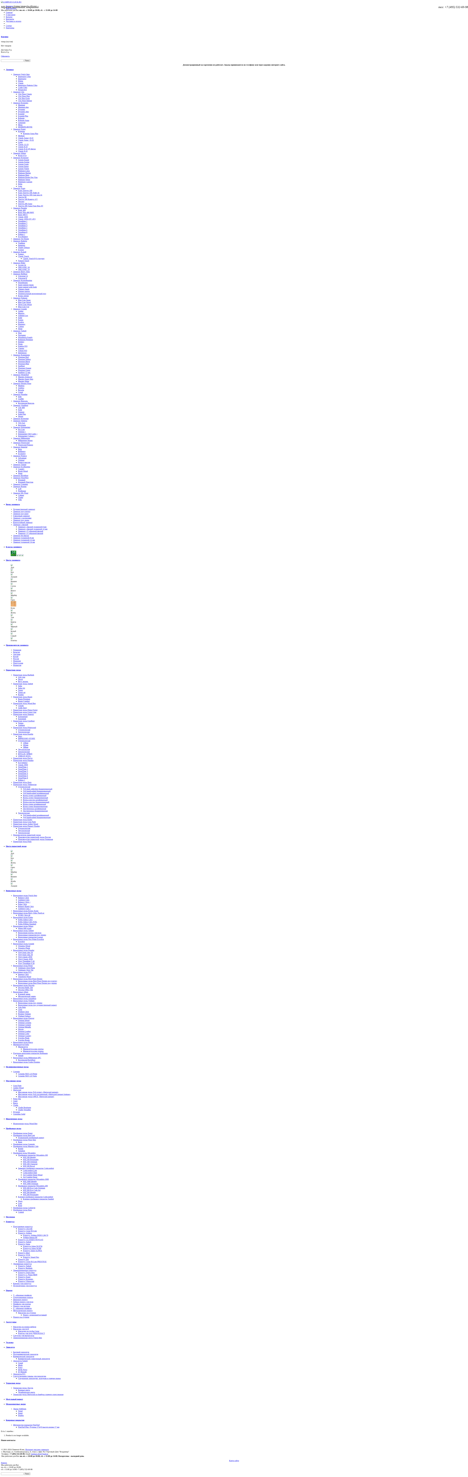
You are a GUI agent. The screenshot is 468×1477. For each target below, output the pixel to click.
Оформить (5, 56)
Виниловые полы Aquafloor (24, 998)
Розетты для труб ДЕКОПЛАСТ (31, 1333)
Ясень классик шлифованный (35, 800)
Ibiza (20, 449)
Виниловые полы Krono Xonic (26, 911)
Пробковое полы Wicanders (24, 1153)
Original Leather (24, 1031)
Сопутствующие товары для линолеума (29, 1376)
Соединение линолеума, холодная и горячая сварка (39, 1378)
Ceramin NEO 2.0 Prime (27, 1074)
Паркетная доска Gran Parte (24, 822)
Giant (15, 1101)
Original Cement (24, 1025)
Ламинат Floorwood (21, 443)
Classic (21, 83)
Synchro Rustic (24, 1040)
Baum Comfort (24, 701)
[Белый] (12, 629)
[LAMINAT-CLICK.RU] (11, 2)
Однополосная (24, 730)
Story (20, 736)
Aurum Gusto (23, 164)
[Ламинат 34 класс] (23, 555)
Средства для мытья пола (23, 1336)
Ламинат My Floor (20, 493)
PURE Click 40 (24, 915)
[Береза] (12, 620)
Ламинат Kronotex (20, 103)
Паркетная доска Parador (23, 760)
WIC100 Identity (29, 1157)
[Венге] (12, 588)
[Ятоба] (12, 879)
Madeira (21, 386)
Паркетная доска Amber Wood (25, 824)
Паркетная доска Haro (22, 782)
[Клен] (13, 606)
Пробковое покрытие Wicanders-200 (33, 1186)
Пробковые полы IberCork (24, 1135)
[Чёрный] (12, 624)
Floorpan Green (24, 370)
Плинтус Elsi (23, 1259)
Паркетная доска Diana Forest (25, 710)
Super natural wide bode (27, 287)
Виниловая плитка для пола (29, 933)
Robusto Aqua (23, 120)
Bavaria (21, 390)
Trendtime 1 (22, 221)
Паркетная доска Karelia (23, 734)
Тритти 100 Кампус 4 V (28, 199)
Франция (17, 661)
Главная (9, 12)
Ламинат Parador (20, 208)
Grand (20, 392)
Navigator (22, 335)
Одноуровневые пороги (23, 1297)
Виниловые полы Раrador (23, 950)
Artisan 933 (22, 351)
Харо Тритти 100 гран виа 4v (30, 195)
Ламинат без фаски (21, 536)
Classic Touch (23, 256)
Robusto (21, 118)
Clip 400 (21, 408)
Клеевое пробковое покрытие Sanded (38, 1199)
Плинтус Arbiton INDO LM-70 (35, 1235)
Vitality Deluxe (24, 248)
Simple (20, 1055)
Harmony (21, 324)
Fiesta (20, 344)
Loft (19, 489)
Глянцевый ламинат (21, 516)
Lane (20, 1203)
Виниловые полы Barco (23, 1042)
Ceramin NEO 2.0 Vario (27, 1076)
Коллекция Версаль (26, 403)
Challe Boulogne (24, 1108)
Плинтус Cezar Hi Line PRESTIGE (32, 1262)
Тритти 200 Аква (25, 204)
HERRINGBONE (25, 127)
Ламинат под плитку (21, 511)
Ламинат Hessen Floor (22, 383)
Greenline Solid (19, 1114)
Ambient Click (23, 900)
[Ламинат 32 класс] (18, 555)
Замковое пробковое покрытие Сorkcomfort (36, 1168)
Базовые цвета (24, 1390)
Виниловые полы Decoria (23, 985)
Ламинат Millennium (21, 438)
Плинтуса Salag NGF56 (32, 1246)
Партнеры (10, 28)
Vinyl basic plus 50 (25, 952)
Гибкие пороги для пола (23, 1302)
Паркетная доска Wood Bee (24, 703)
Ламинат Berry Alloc (21, 272)
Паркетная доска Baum (22, 697)
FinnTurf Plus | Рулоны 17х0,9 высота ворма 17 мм (38, 1427)
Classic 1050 (23, 217)
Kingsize (21, 131)
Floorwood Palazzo (25, 445)
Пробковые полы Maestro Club (25, 1146)
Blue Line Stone (24, 300)
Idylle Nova (22, 1370)
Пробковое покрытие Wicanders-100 (33, 1155)
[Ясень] (12, 610)
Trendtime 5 (22, 228)
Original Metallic (24, 1027)
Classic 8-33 (23, 147)
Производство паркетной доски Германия (35, 839)
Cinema (21, 348)
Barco (15, 1103)
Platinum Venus (24, 180)
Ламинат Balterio (20, 241)
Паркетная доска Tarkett (23, 684)
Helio (20, 184)
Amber (20, 311)
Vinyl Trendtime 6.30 (26, 963)
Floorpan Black (24, 362)
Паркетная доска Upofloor (24, 721)
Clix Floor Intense (25, 101)
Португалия (18, 663)
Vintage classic (23, 289)
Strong (20, 416)
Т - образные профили (22, 1295)
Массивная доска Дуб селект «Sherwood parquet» (38, 1092)
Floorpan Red (23, 357)
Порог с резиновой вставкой (35, 1315)
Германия (17, 650)
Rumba (21, 695)
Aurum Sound (23, 160)
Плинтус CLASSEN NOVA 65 (30, 1240)
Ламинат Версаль (20, 401)
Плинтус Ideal (24, 1253)
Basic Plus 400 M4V (26, 212)
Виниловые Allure (20, 992)
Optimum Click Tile (25, 970)
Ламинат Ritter (19, 263)
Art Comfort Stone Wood (32, 1175)
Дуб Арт (21, 423)
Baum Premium (24, 699)
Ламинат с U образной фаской (30, 533)
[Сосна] (12, 584)
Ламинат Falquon (20, 298)
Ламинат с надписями (22, 518)
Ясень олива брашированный (35, 806)
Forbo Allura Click (25, 920)
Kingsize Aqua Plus (30, 134)
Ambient (21, 725)
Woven (21, 1029)
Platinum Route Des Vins (28, 177)
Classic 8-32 (23, 151)
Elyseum (16, 1112)
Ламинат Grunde (20, 309)
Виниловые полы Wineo (23, 926)
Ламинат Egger (19, 129)
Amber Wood (18, 1088)
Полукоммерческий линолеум (25, 1354)
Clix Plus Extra (24, 98)
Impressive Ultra (24, 77)
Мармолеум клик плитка (33, 1049)
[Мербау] (12, 593)
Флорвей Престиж (25, 482)
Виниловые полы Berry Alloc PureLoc (28, 913)
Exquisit (21, 114)
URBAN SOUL (24, 756)
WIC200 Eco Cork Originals (34, 1188)
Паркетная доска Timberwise (25, 785)
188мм (25, 747)
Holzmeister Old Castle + (28, 434)
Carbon (21, 326)
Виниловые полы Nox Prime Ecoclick (28, 939)
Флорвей (21, 480)
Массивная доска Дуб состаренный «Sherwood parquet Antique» (44, 1094)
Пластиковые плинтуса (23, 1226)
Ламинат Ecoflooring (21, 467)
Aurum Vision (23, 169)
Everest (21, 250)
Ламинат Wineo (19, 153)
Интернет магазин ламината (37, 1450)
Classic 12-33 (23, 144)
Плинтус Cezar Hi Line (27, 1231)
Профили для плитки (22, 1304)
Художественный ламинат (24, 509)
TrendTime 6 (23, 776)
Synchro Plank (23, 1038)
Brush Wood (23, 471)
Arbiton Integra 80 (30, 1237)
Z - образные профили (22, 1308)
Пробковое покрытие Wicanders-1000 (33, 1179)
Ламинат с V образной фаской (30, 531)
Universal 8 (22, 278)
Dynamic (21, 109)
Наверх (4, 1463)
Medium (21, 136)
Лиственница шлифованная (34, 809)
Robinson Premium (25, 340)
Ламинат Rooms (19, 486)
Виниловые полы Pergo (23, 966)
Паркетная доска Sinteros (23, 714)
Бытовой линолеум (21, 1352)
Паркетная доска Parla (22, 842)
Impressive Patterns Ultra (27, 85)
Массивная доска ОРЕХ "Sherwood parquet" (36, 1097)
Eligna (20, 81)
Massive (21, 313)
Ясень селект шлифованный (34, 795)
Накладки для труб (21, 1329)
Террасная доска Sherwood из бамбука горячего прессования (38, 1394)
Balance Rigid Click (26, 906)
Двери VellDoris (19, 1409)
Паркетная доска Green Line (24, 712)
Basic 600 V (23, 215)
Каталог (9, 17)
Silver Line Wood (25, 305)
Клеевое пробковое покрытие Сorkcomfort (35, 1197)
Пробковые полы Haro (22, 1210)
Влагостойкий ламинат (23, 522)
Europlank (22, 719)
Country (21, 469)
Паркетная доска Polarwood (24, 728)
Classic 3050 (23, 765)
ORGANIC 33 (24, 269)
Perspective (22, 90)
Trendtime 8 (22, 232)
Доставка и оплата (13, 21)
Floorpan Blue (23, 364)
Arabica (21, 388)
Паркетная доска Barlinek (23, 675)
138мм (25, 743)
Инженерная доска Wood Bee (25, 1124)
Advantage (22, 458)
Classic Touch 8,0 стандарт (33, 258)
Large (20, 142)
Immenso (21, 245)
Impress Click (23, 974)
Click (20, 1009)
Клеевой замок (24, 994)
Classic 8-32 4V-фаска (27, 149)
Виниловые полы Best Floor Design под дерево (37, 983)
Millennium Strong (25, 440)
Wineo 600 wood (24, 928)
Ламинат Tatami (19, 465)
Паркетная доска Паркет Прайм (26, 826)
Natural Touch (23, 261)
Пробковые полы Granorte (24, 1144)
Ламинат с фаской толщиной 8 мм (32, 527)
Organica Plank (24, 948)
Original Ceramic (24, 1023)
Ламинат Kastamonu (21, 355)
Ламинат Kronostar (21, 419)
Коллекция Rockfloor (26, 1060)
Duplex (21, 1415)
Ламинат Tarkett (19, 331)
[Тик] (12, 615)
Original (21, 460)
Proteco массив (24, 462)
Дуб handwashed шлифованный (36, 793)
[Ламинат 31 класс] (13, 555)
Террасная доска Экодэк (23, 1388)
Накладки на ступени (27, 1313)
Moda (20, 1365)
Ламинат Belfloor (20, 274)
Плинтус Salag (24, 1244)
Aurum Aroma (23, 162)
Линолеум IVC (19, 1374)
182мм (25, 745)
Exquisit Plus (23, 116)
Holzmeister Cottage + (26, 436)
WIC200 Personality (31, 1195)
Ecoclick (21, 941)
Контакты (10, 19)
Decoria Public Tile (25, 988)
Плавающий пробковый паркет (31, 1138)
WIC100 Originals (30, 1162)
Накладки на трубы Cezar (28, 1331)
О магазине (10, 15)
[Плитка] (12, 638)
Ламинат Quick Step (21, 74)
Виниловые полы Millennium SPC (27, 1058)
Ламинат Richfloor (20, 476)
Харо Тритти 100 (25, 191)
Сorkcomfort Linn (30, 1170)
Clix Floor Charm (25, 94)
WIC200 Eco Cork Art (31, 1190)
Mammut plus (23, 107)
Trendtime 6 (22, 230)
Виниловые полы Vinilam (23, 1001)
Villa (20, 500)
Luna (20, 186)
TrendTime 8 (23, 778)
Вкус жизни (23, 681)
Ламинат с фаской (20, 525)
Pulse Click (22, 904)
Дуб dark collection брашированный (37, 789)
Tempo (20, 723)
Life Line (21, 677)
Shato (20, 473)
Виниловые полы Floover (23, 1018)
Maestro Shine (23, 381)
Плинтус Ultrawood (26, 1281)
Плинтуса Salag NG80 (32, 1248)
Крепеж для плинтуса (22, 1283)
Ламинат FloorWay (21, 478)
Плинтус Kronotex (25, 1279)
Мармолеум (23, 1047)
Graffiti (21, 399)
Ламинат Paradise (20, 394)
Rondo (20, 1149)
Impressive (22, 79)
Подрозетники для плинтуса (25, 1286)
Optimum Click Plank (26, 968)
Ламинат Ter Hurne (21, 239)
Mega (20, 125)
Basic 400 (22, 210)
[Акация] (12, 575)
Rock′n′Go (22, 155)
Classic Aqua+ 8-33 (25, 138)
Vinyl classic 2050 (25, 957)
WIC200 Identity (29, 1192)
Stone (20, 329)
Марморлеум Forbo (21, 1045)
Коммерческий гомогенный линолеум (34, 1359)
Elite (20, 397)
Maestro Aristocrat (25, 377)
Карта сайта (234, 1461)
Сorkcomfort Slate (30, 1173)
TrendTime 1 (23, 767)
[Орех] (12, 598)
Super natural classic (26, 285)
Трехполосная (24, 732)
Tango (20, 690)
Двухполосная (24, 749)
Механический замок (27, 996)
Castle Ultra (22, 87)
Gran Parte (17, 1086)
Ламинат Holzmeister (21, 427)
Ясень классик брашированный (36, 802)
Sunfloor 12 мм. (24, 372)
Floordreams (23, 283)
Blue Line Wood (24, 302)
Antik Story (22, 708)
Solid (20, 318)
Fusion (20, 320)
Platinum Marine (24, 173)
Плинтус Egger (24, 1277)
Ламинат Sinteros (20, 421)
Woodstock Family (25, 337)
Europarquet (23, 717)
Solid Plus (22, 414)
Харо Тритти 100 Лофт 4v (28, 193)
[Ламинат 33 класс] (20, 555)
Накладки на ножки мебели (24, 1327)
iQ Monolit (22, 1372)
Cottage (21, 495)
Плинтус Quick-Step (26, 1273)
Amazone (21, 123)
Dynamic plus (23, 112)
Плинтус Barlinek (25, 1268)
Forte (20, 410)
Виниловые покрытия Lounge (30, 937)
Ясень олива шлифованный (34, 804)
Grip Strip (22, 1007)
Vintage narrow (24, 291)
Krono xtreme (23, 296)
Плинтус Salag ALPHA (32, 1251)
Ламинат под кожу (21, 514)
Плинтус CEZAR (25, 1229)
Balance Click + (24, 902)
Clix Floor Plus (24, 96)
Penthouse (22, 491)
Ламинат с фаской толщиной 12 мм (32, 529)
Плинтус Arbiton (25, 1233)
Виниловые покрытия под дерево (32, 935)
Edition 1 (21, 234)
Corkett (21, 1212)
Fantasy (21, 254)
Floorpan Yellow (24, 359)
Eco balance (22, 763)
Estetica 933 (22, 346)
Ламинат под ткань (21, 520)
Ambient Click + (24, 909)
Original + (22, 432)
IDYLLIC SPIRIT (25, 754)
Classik (21, 706)
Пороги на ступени (21, 1317)
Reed (20, 1206)
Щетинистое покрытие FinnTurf (26, 1425)
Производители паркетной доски (27, 835)
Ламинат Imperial (20, 447)
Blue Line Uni (23, 307)
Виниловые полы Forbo (23, 917)
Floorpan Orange (24, 368)
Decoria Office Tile (25, 990)
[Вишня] (12, 579)
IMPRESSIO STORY (26, 738)
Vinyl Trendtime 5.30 (26, 961)
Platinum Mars (23, 175)
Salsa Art (21, 688)
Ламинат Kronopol (20, 158)
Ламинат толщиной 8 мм (23, 538)
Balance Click (23, 898)
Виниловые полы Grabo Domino (26, 1062)
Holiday (21, 342)
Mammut (21, 105)
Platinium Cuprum (25, 182)
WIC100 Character (30, 1164)
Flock (20, 1201)
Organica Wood (24, 946)
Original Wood (23, 1020)
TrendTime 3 (23, 771)
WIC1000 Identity (30, 1181)
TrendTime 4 (23, 774)
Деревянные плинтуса (22, 1264)
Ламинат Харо (19, 188)
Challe (15, 1105)
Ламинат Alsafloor (20, 405)
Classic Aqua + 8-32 (26, 140)
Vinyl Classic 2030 (25, 959)
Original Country (24, 1036)
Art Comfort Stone (30, 1177)
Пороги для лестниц (21, 1306)
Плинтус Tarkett (24, 1242)
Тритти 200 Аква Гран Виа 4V (30, 206)
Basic (20, 1142)
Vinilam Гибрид (24, 1016)
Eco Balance (23, 237)
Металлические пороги (23, 1311)
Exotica (21, 322)
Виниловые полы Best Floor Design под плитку (37, 981)
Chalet (20, 497)
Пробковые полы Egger (23, 1133)
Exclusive (22, 454)
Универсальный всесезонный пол (32, 294)
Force (20, 1367)
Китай (15, 656)
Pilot (20, 333)
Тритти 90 (22, 197)
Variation (21, 1151)
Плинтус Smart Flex (31, 1257)
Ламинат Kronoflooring (22, 280)
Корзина (4, 37)
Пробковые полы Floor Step (24, 1140)
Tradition (21, 243)
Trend (20, 1411)
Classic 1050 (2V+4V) (27, 219)
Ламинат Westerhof (21, 375)
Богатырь (22, 425)
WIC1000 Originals (30, 1184)
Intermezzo (22, 353)
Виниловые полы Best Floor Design (27, 979)
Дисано (21, 201)
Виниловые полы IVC (22, 972)
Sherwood (17, 1090)
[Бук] (12, 570)
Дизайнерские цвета (26, 1392)
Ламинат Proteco (20, 456)
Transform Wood (24, 977)
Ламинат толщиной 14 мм (24, 542)
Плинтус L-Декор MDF (27, 1275)
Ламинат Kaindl (19, 252)
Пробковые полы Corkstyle (24, 1208)
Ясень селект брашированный (35, 798)
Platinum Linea (24, 171)
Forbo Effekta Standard (27, 924)
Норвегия (17, 665)
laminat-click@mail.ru (39, 1454)
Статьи (9, 26)
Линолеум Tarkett (20, 1361)
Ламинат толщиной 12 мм (24, 540)
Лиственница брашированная (35, 811)
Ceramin (16, 1072)
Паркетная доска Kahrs (22, 820)
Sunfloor (21, 366)
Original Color (23, 1034)
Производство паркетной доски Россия (34, 837)
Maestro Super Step (25, 379)
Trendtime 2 (22, 223)
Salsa (20, 686)
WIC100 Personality (31, 1160)
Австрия (16, 654)
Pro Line (21, 429)
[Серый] (12, 634)
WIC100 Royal (29, 1166)
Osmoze (21, 412)
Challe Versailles (24, 1110)
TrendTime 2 (23, 769)
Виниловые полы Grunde (23, 944)
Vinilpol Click (23, 1012)
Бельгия (16, 652)
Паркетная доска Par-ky (23, 758)
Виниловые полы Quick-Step (25, 895)
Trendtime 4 (22, 226)
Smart (20, 1413)
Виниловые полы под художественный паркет (37, 1005)
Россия (16, 659)
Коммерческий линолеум (23, 1356)
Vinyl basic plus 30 (25, 955)
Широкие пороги (20, 1300)
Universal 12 (23, 276)
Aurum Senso (23, 166)
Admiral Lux (23, 315)
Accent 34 (22, 265)
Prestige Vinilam (24, 1014)
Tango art (21, 692)
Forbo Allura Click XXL (27, 922)
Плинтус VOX (24, 1255)
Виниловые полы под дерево (30, 1003)
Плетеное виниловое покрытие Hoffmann (30, 1053)
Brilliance (21, 451)
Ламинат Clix (18, 92)
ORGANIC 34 (24, 267)
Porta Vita (17, 1099)
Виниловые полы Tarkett (23, 931)
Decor (20, 679)
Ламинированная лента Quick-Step (27, 1338)
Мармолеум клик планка (33, 1051)
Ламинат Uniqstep (20, 484)
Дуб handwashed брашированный (37, 791)
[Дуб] (12, 565)
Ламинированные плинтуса (24, 1270)
